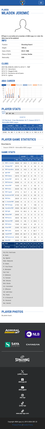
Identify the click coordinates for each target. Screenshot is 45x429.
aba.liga (22, 397)
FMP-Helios (8, 224)
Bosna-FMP (8, 179)
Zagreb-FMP (8, 234)
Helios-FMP (8, 185)
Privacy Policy (17, 425)
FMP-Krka (7, 198)
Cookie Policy (28, 425)
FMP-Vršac (8, 189)
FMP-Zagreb (8, 192)
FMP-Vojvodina (9, 169)
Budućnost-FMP (9, 195)
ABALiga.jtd (22, 382)
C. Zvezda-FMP (9, 201)
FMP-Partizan (9, 182)
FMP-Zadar (8, 230)
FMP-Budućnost (9, 237)
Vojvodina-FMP (9, 208)
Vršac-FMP (8, 227)
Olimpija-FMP (8, 166)
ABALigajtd (22, 390)
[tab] (3, 113)
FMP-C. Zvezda (9, 163)
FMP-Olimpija (8, 205)
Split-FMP (7, 172)
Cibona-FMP (8, 214)
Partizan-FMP (9, 221)
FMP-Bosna (8, 218)
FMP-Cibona (8, 176)
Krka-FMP (7, 240)
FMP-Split (7, 211)
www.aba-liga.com (22, 413)
